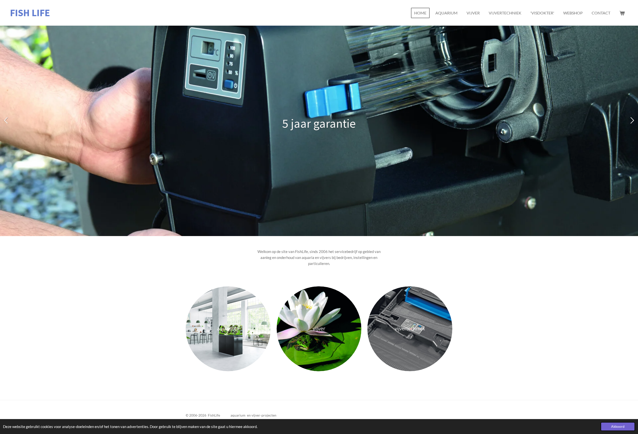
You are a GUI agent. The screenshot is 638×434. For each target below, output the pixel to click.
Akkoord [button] (618, 427)
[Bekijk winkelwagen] (622, 13)
